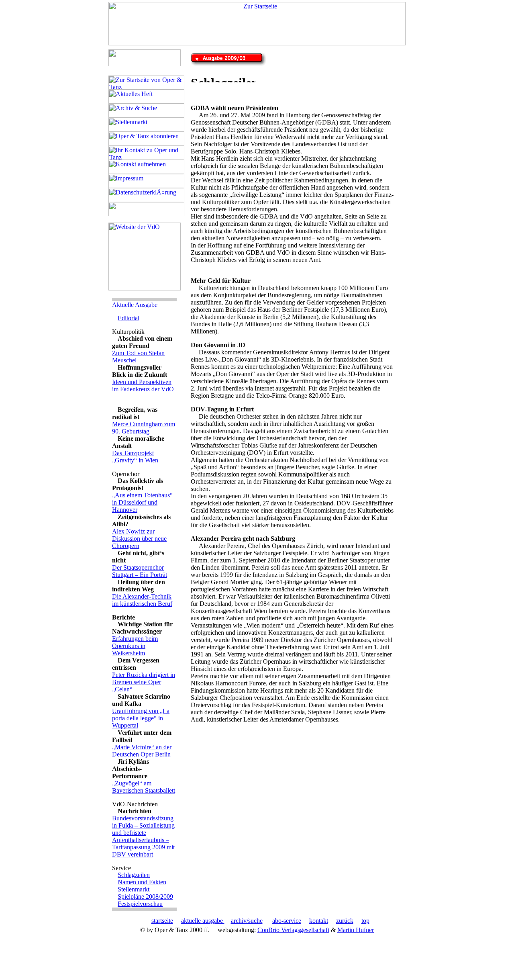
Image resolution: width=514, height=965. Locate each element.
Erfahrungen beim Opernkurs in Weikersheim (135, 645)
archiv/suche (247, 920)
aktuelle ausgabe (202, 920)
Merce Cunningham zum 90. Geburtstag (143, 428)
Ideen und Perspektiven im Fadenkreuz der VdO (143, 385)
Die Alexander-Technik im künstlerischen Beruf (142, 600)
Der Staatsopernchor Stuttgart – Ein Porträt (139, 571)
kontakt (318, 920)
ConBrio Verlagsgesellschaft (293, 929)
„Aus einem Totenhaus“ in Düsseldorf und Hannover (142, 502)
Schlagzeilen (134, 874)
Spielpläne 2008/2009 (145, 896)
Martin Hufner (355, 929)
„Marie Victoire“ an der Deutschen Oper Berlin (141, 751)
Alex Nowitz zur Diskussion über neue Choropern (139, 538)
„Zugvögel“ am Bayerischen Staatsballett (143, 787)
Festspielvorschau (140, 903)
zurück (344, 920)
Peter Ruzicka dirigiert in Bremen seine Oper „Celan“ (143, 682)
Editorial (128, 318)
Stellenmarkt (133, 889)
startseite (162, 920)
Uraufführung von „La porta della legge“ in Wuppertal (140, 718)
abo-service (286, 920)
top (365, 920)
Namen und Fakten (142, 882)
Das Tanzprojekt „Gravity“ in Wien (135, 457)
